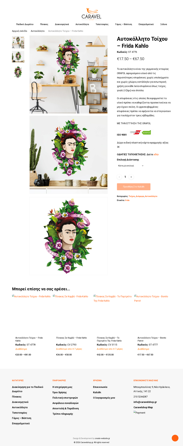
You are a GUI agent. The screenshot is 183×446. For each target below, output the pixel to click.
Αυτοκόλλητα (37, 31)
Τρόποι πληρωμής (63, 413)
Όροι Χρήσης (60, 392)
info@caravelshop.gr (145, 402)
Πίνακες (16, 396)
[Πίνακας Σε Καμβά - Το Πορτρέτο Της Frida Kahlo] (113, 313)
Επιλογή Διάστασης (128, 159)
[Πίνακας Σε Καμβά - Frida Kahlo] (72, 313)
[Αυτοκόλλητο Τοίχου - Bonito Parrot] (153, 313)
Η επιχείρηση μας (62, 387)
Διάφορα (140, 196)
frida (127, 200)
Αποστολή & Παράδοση (66, 408)
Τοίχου (132, 196)
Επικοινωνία (100, 387)
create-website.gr (102, 438)
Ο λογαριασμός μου (104, 397)
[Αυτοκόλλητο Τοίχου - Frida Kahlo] (31, 313)
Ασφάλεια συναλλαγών (66, 403)
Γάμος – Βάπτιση (21, 418)
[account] (162, 11)
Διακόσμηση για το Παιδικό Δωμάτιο (27, 389)
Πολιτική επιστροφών (65, 397)
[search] (155, 11)
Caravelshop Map (143, 407)
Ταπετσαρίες (19, 412)
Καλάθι (97, 392)
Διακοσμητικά (20, 402)
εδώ (156, 154)
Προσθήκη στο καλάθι (133, 186)
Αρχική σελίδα (19, 31)
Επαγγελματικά (21, 423)
